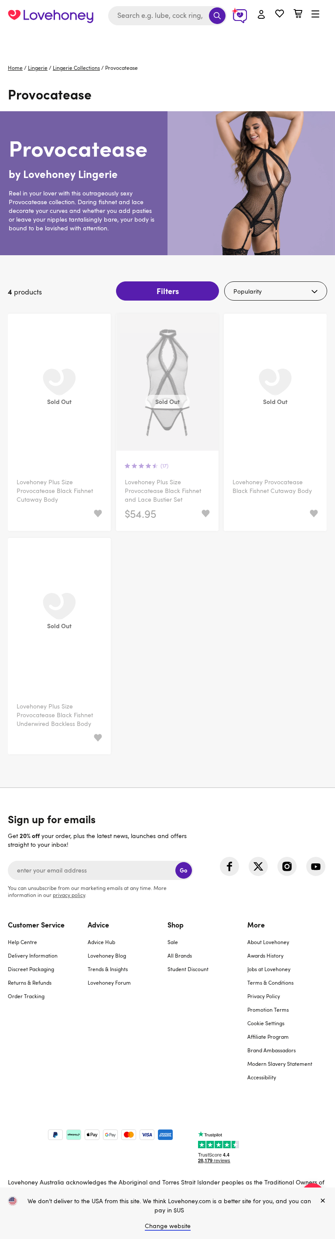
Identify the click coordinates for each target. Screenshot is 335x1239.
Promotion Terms (268, 1009)
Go (183, 870)
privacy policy (69, 894)
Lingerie (38, 67)
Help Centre (22, 941)
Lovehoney (168, 40)
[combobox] (167, 15)
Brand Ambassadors (271, 1050)
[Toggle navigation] (315, 14)
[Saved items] (98, 513)
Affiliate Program (268, 1036)
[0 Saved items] (279, 15)
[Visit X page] (258, 866)
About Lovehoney (268, 941)
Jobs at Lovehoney (269, 968)
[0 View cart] (298, 15)
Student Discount (188, 968)
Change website (168, 1226)
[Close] (322, 1201)
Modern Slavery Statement (279, 1063)
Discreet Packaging (31, 968)
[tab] (48, 1006)
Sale (173, 941)
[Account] (261, 15)
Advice (98, 924)
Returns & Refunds (29, 982)
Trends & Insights (108, 968)
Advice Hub (101, 941)
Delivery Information (33, 955)
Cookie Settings (265, 1023)
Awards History (265, 955)
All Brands (180, 955)
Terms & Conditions (270, 982)
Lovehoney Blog (107, 955)
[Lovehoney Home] (50, 16)
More (256, 924)
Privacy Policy (263, 996)
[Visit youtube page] (315, 866)
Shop (176, 924)
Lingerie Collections (76, 67)
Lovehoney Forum (109, 982)
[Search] (217, 15)
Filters (168, 290)
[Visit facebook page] (229, 866)
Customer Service (36, 924)
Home (15, 67)
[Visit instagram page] (287, 866)
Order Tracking (26, 996)
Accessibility (261, 1077)
